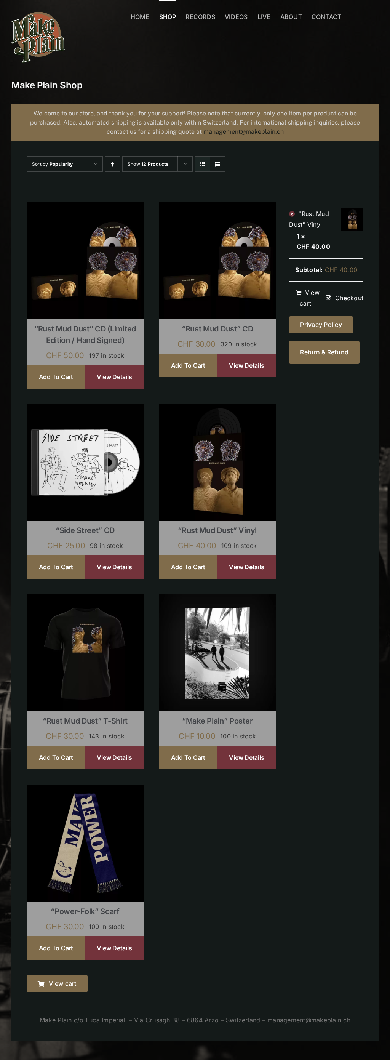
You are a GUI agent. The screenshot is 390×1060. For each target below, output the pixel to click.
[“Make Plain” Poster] (217, 599)
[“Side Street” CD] (85, 409)
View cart (310, 298)
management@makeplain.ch (243, 131)
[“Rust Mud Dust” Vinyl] (217, 409)
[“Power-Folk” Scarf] (85, 789)
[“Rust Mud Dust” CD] (217, 207)
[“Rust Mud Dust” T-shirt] (85, 599)
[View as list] (217, 164)
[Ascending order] (112, 164)
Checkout (349, 298)
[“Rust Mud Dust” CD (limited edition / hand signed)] (85, 207)
